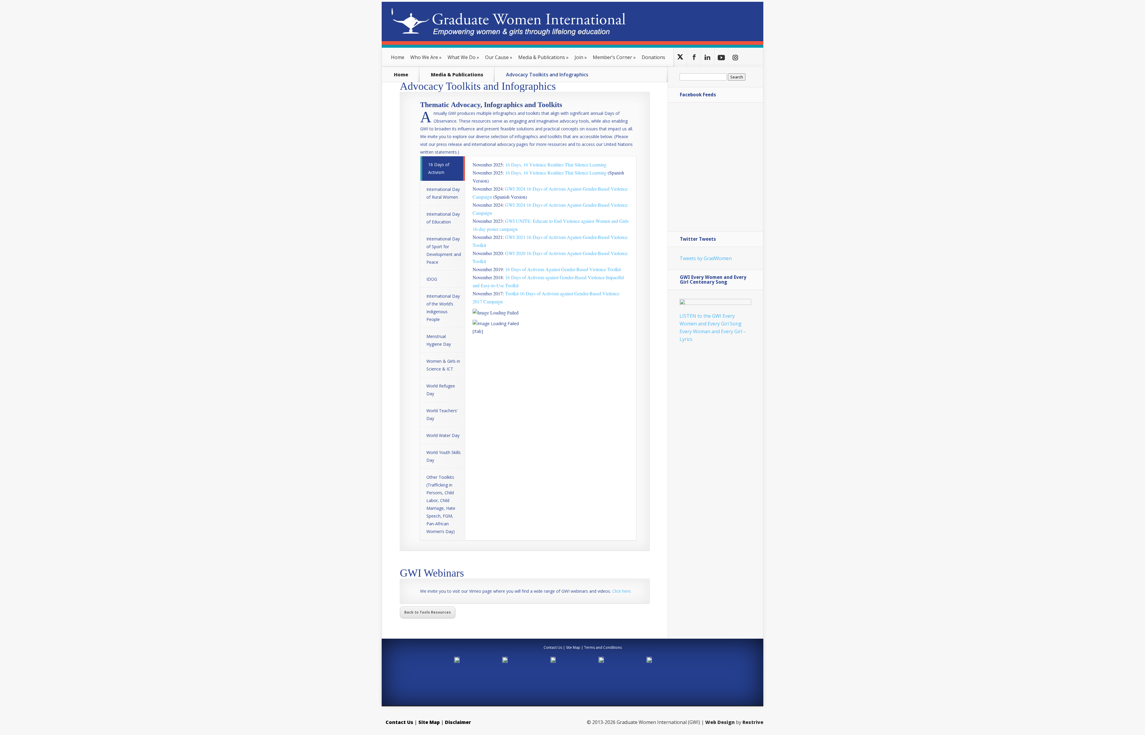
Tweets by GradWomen (706, 258)
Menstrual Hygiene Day (438, 340)
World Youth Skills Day (443, 456)
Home (397, 57)
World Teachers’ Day (441, 414)
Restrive (752, 722)
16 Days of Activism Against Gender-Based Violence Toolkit (563, 269)
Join (581, 57)
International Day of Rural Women (443, 193)
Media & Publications (543, 57)
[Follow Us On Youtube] (721, 57)
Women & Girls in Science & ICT (443, 365)
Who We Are (426, 57)
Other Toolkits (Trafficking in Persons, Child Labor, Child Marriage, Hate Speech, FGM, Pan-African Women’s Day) (440, 504)
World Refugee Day (440, 389)
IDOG (431, 279)
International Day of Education (443, 218)
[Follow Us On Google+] (707, 57)
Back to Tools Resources (427, 612)
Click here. (622, 591)
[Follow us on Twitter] (680, 57)
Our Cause (498, 57)
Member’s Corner (614, 57)
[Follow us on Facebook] (694, 57)
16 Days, (555, 172)
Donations (653, 57)
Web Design (720, 722)
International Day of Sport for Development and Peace (443, 250)
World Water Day (442, 435)
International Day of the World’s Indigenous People (443, 307)
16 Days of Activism (438, 168)
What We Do (463, 57)
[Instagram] (735, 57)
